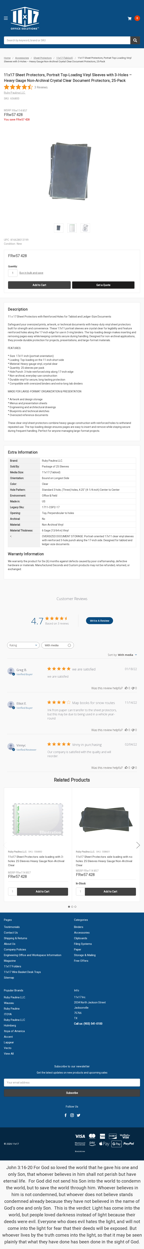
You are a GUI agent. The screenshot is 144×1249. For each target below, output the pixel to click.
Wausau (9, 1003)
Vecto (7, 1048)
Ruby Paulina (12, 1008)
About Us (9, 944)
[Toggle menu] (6, 18)
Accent (8, 1036)
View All (9, 1053)
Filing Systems (83, 944)
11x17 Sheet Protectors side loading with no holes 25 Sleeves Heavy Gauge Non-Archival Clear (104, 861)
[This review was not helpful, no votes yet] (133, 688)
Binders (78, 927)
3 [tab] (75, 907)
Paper (77, 949)
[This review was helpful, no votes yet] (126, 688)
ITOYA (8, 1014)
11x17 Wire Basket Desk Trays (22, 972)
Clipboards (80, 938)
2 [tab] (72, 907)
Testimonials (12, 927)
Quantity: (12, 266)
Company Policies (15, 949)
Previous (5, 845)
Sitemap (9, 977)
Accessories (82, 932)
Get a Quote (103, 285)
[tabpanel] (38, 845)
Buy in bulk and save (31, 272)
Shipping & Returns (15, 938)
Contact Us (11, 932)
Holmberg (10, 1025)
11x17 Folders (12, 966)
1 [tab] (69, 907)
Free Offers (81, 960)
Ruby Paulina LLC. (15, 997)
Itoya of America (14, 1031)
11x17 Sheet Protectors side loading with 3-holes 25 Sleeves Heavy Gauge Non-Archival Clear (36, 861)
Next (138, 845)
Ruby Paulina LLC (14, 1020)
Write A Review (99, 620)
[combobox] (72, 40)
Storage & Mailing (85, 955)
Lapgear (9, 1042)
